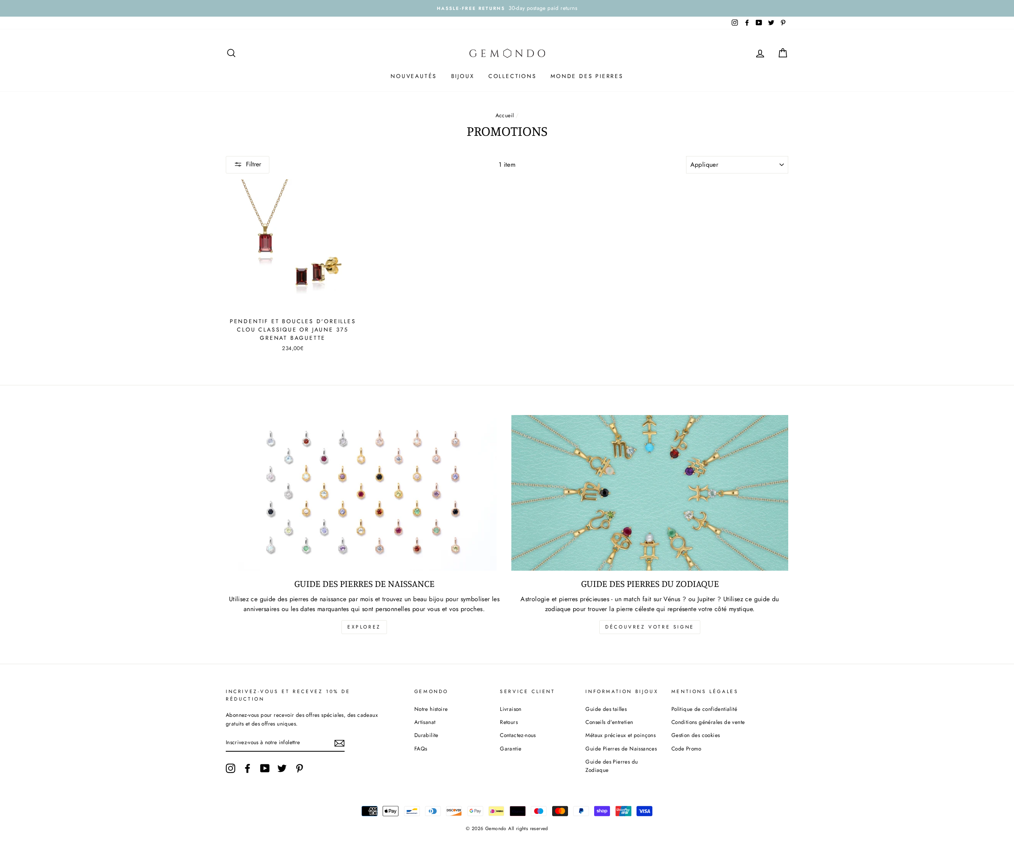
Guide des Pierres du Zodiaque (611, 766)
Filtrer (253, 164)
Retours (509, 722)
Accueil (505, 115)
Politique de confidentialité (704, 709)
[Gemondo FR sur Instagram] (230, 768)
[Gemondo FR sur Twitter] (282, 768)
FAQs (420, 748)
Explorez (364, 626)
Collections (512, 76)
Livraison (511, 709)
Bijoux (463, 76)
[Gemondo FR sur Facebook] (247, 768)
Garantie (510, 748)
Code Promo (686, 748)
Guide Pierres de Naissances (621, 748)
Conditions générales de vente (708, 722)
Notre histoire (431, 709)
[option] (507, 8)
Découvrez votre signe (649, 626)
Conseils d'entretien (609, 722)
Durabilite (426, 735)
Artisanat (425, 722)
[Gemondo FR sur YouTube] (265, 768)
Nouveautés (414, 76)
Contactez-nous (518, 735)
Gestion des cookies (695, 735)
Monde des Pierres (587, 76)
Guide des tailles (606, 709)
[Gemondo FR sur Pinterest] (299, 768)
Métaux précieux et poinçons (620, 735)
